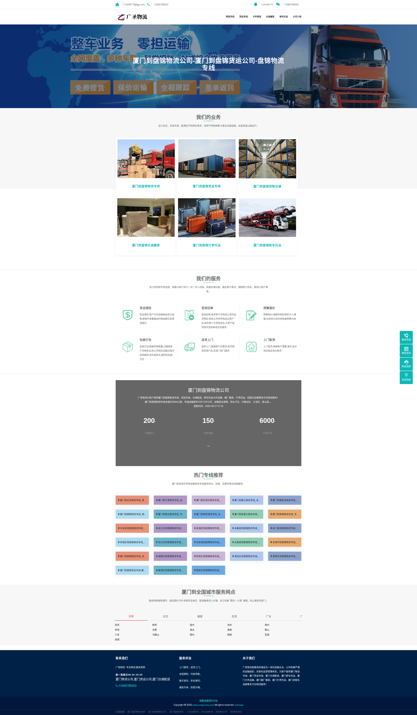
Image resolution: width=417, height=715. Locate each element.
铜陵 (229, 634)
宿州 (192, 634)
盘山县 (265, 402)
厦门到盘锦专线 (176, 712)
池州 (229, 625)
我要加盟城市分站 (208, 700)
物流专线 (230, 16)
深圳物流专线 (236, 712)
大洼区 (256, 402)
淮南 (229, 629)
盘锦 (225, 402)
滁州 (267, 625)
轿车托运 (284, 16)
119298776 (266, 4)
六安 (117, 634)
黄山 (267, 629)
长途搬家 (270, 16)
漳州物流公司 (221, 712)
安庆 (117, 625)
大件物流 (257, 16)
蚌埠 (154, 625)
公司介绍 (297, 16)
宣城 (117, 639)
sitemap (239, 705)
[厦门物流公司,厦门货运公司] (132, 16)
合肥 (154, 629)
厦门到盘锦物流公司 (157, 712)
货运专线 (243, 16)
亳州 (192, 625)
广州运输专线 (193, 712)
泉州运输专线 (207, 712)
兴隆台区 (246, 402)
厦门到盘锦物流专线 (136, 712)
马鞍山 (155, 634)
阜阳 (117, 629)
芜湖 (267, 634)
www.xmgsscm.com (203, 705)
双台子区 (234, 402)
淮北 (192, 629)
